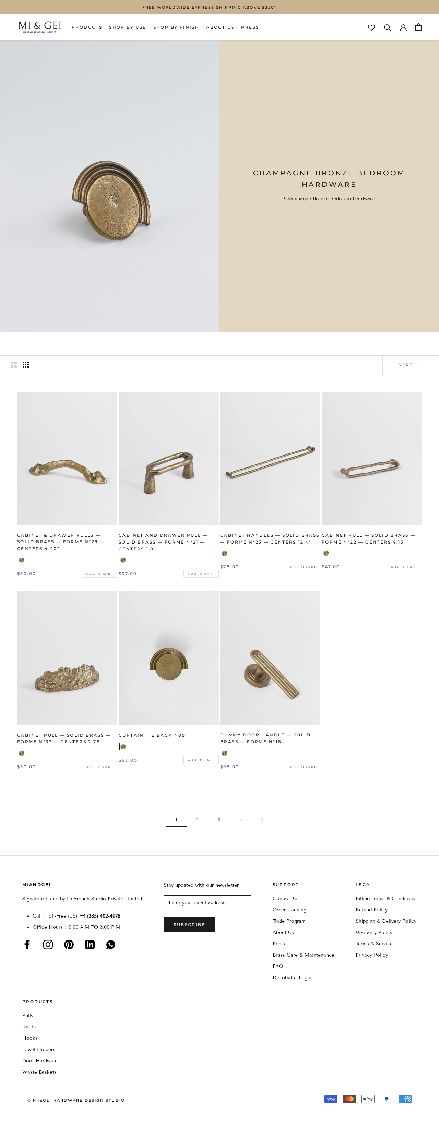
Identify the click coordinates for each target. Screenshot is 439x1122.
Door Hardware (40, 1061)
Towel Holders (38, 1049)
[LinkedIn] (90, 944)
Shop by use (127, 27)
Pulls (27, 1016)
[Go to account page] (403, 27)
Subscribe (189, 924)
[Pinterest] (69, 944)
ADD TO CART (99, 573)
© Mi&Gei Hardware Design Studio (76, 1100)
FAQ (278, 966)
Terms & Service (374, 944)
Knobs (29, 1027)
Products (87, 27)
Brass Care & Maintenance (303, 955)
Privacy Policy (372, 955)
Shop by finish (176, 27)
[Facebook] (27, 944)
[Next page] (262, 819)
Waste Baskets (39, 1072)
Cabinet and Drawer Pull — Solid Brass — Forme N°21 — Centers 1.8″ (163, 542)
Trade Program (289, 921)
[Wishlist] (371, 28)
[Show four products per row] (26, 365)
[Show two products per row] (14, 365)
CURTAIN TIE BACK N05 (152, 735)
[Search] (387, 27)
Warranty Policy (374, 932)
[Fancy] (111, 944)
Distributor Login (292, 978)
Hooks (30, 1038)
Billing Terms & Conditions (386, 898)
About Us (220, 27)
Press (250, 27)
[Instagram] (48, 944)
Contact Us (286, 898)
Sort (406, 364)
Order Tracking (289, 910)
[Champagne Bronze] (21, 560)
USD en (28, 1111)
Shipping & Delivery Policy (386, 921)
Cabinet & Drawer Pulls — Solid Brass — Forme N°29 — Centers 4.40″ (61, 542)
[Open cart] (418, 27)
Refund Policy (372, 910)
